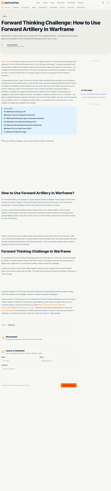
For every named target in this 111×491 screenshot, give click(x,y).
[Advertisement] (39, 227)
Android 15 (16, 7)
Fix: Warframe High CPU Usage (15, 132)
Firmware (62, 7)
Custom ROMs (53, 7)
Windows (81, 2)
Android (45, 2)
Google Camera (43, 7)
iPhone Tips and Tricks (47, 305)
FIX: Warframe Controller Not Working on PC (20, 122)
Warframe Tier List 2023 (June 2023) (17, 128)
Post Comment (70, 385)
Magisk (34, 7)
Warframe (5, 61)
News (38, 2)
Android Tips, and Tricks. (25, 307)
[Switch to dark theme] (108, 3)
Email (41, 357)
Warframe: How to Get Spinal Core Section (19, 115)
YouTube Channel (8, 310)
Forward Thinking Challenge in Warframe (94, 97)
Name (3, 357)
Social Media (71, 2)
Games (52, 2)
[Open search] (103, 3)
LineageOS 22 (25, 7)
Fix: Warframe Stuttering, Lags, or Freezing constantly (24, 118)
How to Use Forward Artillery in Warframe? (94, 94)
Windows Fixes (81, 7)
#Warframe (11, 325)
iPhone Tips (71, 7)
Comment (4, 365)
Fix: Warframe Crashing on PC (15, 111)
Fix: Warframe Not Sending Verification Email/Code (23, 125)
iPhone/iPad (61, 2)
